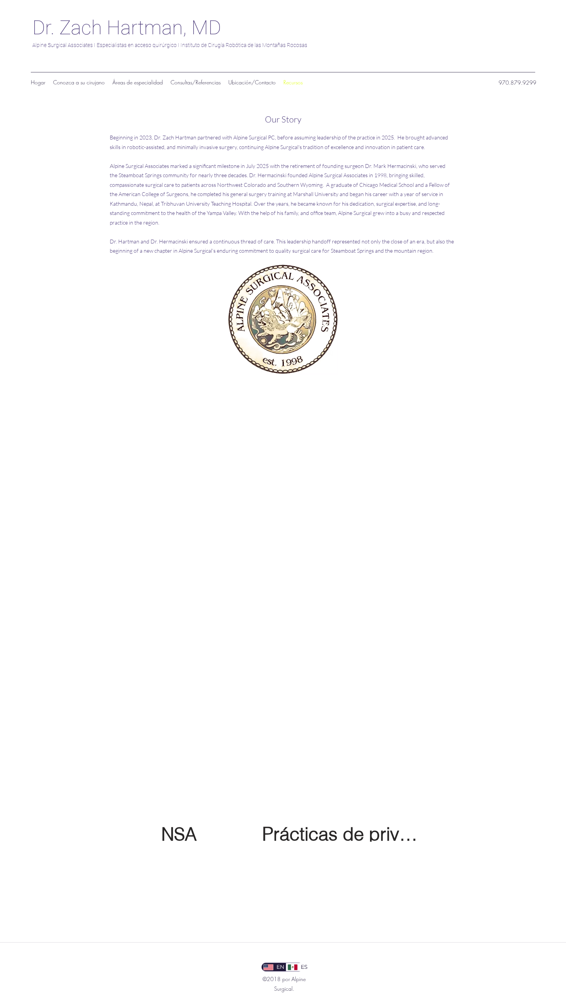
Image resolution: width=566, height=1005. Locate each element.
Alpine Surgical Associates (62, 45)
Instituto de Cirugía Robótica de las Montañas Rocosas (244, 45)
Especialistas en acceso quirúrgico (137, 45)
